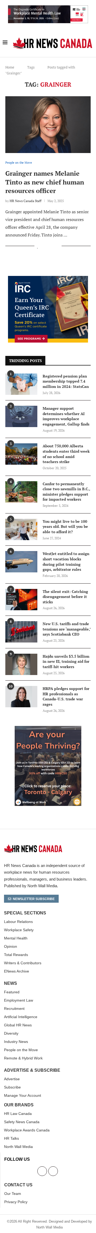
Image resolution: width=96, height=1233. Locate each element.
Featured (11, 992)
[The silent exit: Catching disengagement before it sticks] (21, 599)
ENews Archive (16, 971)
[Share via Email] (57, 246)
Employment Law (18, 1000)
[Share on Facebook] (43, 246)
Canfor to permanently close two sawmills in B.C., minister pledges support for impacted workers (66, 491)
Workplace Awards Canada (27, 1130)
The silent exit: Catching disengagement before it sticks (65, 596)
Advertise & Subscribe (32, 1070)
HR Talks (11, 1138)
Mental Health (15, 938)
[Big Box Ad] (48, 729)
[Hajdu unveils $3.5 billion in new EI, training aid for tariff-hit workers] (21, 664)
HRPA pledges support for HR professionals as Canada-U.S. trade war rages (66, 696)
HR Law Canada (18, 1113)
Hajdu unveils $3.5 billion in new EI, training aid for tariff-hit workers (66, 661)
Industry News (16, 1041)
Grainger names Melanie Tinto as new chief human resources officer (44, 182)
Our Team (12, 1193)
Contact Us (18, 1185)
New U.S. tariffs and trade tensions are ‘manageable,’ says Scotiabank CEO (66, 629)
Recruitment (14, 1008)
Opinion (10, 946)
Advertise (12, 1079)
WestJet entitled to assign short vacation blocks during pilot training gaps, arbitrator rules (66, 561)
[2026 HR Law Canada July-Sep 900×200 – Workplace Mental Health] (48, 8)
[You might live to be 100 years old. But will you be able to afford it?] (21, 529)
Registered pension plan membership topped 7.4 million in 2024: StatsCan (66, 381)
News (10, 983)
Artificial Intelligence (20, 1017)
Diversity (11, 1033)
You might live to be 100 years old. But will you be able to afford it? (65, 526)
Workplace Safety (19, 930)
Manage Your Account (22, 1095)
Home (9, 67)
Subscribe (12, 1087)
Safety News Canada (21, 1122)
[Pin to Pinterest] (51, 246)
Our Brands (19, 1105)
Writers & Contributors (22, 963)
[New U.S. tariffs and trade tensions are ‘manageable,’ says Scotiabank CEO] (21, 631)
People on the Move (21, 1050)
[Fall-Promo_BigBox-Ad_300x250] (48, 279)
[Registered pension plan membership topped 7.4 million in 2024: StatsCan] (21, 384)
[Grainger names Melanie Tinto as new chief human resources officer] (48, 124)
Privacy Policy (15, 1202)
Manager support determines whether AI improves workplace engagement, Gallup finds (66, 416)
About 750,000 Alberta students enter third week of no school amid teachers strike (66, 453)
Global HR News (18, 1025)
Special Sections (25, 913)
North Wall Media (18, 1146)
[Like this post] (37, 246)
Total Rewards (16, 955)
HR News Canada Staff (25, 201)
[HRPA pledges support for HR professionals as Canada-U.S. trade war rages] (21, 696)
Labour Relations (18, 921)
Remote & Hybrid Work (23, 1058)
